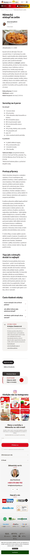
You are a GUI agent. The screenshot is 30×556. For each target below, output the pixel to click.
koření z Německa (20, 216)
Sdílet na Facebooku (9, 367)
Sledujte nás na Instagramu (15, 395)
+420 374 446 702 (15, 483)
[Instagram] (17, 489)
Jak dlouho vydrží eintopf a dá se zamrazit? (15, 316)
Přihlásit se (15, 445)
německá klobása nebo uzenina (16, 230)
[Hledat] (9, 5)
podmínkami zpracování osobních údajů (16, 449)
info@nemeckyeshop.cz (15, 485)
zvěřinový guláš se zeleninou (18, 238)
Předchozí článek (11, 374)
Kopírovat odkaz (8, 362)
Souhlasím (15, 552)
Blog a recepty (12, 234)
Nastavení (15, 548)
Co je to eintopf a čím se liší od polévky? (15, 303)
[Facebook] (13, 489)
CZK (22, 2)
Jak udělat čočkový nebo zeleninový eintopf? (15, 310)
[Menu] (2, 6)
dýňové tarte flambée (8, 240)
